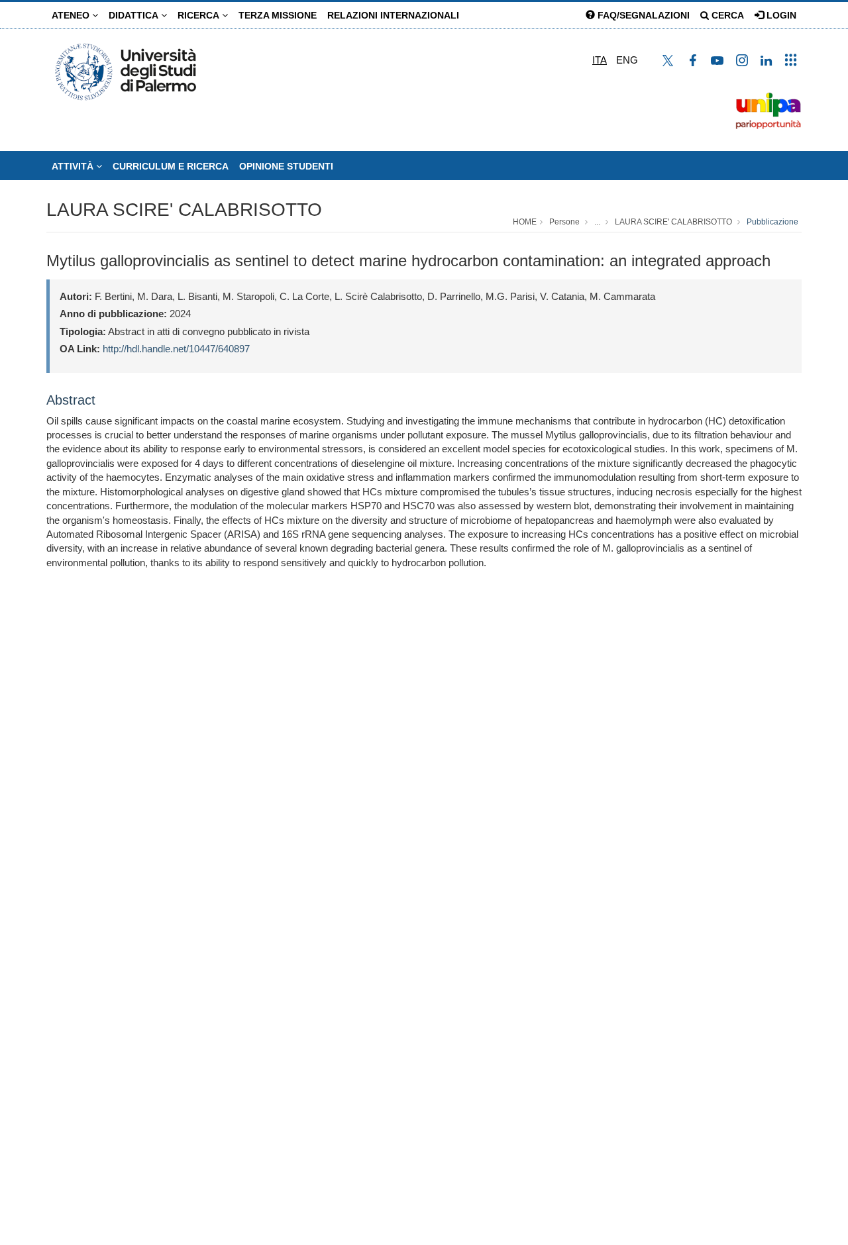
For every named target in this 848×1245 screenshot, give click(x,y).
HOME (525, 221)
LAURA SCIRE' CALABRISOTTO (184, 209)
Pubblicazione (772, 221)
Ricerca (200, 15)
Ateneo (72, 15)
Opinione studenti (286, 166)
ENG (627, 60)
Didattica (135, 15)
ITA (599, 60)
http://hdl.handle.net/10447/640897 (176, 348)
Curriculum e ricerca (171, 166)
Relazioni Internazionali (393, 15)
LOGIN (780, 15)
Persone (564, 221)
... (597, 221)
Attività (74, 166)
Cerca (726, 15)
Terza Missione (277, 15)
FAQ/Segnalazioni (642, 15)
